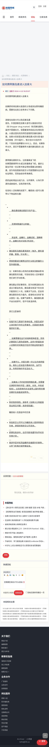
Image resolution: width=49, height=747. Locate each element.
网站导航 (4, 719)
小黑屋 (29, 739)
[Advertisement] (24, 47)
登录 (40, 6)
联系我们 (4, 648)
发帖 (5, 555)
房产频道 (4, 726)
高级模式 (7, 572)
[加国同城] (9, 8)
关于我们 (5, 636)
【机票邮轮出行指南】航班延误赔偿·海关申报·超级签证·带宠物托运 (25, 512)
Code (19, 575)
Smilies (22, 575)
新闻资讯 (22, 17)
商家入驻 (4, 698)
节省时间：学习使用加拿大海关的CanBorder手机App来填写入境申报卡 (25, 541)
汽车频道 (4, 730)
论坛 (33, 17)
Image (10, 575)
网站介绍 (4, 641)
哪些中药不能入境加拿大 (14, 533)
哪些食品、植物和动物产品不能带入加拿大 (21, 537)
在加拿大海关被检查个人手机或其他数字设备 (22, 520)
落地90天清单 (6, 661)
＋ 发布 (42, 741)
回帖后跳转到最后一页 (36, 592)
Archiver (20, 739)
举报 (41, 458)
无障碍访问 (5, 712)
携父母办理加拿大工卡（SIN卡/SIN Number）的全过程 (25, 529)
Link (13, 575)
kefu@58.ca (25, 742)
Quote (16, 575)
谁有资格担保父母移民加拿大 (16, 524)
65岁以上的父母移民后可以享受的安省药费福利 (23, 545)
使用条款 (4, 705)
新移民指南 (6, 656)
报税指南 (4, 668)
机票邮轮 (24, 76)
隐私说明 (4, 709)
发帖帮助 (4, 716)
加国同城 (3, 75)
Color (7, 575)
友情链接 (4, 688)
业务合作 (4, 685)
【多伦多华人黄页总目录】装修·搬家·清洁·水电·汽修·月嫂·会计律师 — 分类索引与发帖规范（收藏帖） (25, 508)
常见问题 (4, 723)
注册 (44, 6)
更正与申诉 (5, 651)
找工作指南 (5, 665)
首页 (12, 17)
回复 (34, 458)
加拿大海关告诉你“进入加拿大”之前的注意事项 (22, 516)
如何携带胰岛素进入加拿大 (12, 79)
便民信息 (15, 76)
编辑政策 (4, 644)
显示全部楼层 (18, 476)
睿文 (7, 91)
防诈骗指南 (5, 702)
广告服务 (4, 681)
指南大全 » (5, 672)
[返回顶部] (45, 735)
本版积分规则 (8, 592)
